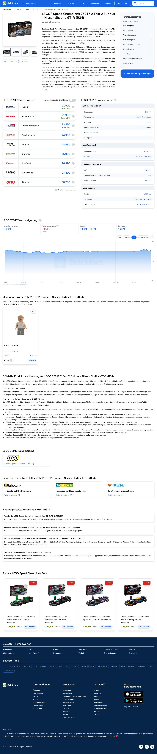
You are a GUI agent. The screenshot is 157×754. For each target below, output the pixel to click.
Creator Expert (110, 653)
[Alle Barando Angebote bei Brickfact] (11, 154)
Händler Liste (68, 702)
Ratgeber (97, 696)
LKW (151, 666)
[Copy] (115, 100)
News (65, 714)
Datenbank (67, 693)
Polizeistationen (102, 666)
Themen (71, 3)
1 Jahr (134, 237)
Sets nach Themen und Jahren (75, 696)
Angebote (57, 3)
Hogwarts (43, 666)
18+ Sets (66, 708)
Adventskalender (15, 666)
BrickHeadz (7, 653)
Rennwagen (13, 61)
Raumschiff (83, 666)
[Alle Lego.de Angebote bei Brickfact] (11, 144)
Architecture (7, 649)
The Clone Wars (8, 671)
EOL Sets (67, 705)
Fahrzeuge (24, 61)
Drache (74, 666)
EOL (82, 3)
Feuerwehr (114, 666)
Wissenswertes (100, 708)
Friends (132, 653)
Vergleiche (98, 702)
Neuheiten (95, 3)
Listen (96, 714)
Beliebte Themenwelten (17, 644)
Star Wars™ (83, 649)
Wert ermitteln (69, 717)
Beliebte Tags (11, 660)
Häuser (123, 666)
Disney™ (56, 649)
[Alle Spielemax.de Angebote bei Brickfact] (11, 135)
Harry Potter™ (33, 653)
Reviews (97, 699)
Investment (98, 693)
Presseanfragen (39, 702)
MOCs (96, 711)
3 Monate (127, 237)
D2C (5, 666)
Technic (81, 653)
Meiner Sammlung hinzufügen (137, 73)
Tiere (60, 666)
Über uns (36, 690)
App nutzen (122, 3)
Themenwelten (69, 699)
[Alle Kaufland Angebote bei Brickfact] (11, 163)
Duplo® (132, 649)
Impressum (37, 708)
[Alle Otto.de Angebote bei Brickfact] (11, 182)
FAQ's (35, 696)
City (29, 649)
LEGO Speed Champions (57, 31)
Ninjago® (57, 653)
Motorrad (131, 666)
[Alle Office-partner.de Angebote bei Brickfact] (11, 126)
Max (152, 237)
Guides (108, 3)
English (127, 706)
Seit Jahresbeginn (143, 237)
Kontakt (36, 699)
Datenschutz (38, 705)
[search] (135, 3)
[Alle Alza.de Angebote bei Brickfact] (11, 107)
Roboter (92, 666)
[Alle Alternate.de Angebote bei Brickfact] (11, 116)
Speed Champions (143, 117)
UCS (35, 666)
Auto (5, 61)
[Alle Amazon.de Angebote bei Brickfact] (11, 173)
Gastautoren (38, 693)
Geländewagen (141, 666)
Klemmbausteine (100, 705)
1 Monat (119, 237)
